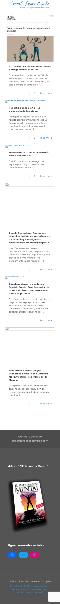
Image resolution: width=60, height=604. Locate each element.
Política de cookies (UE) (30, 592)
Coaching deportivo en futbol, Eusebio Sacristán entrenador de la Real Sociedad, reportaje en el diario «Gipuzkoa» (29, 288)
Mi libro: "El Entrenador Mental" (28, 466)
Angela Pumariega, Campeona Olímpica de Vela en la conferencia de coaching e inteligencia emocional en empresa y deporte (30, 238)
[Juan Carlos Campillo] (30, 5)
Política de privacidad (36, 586)
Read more (46, 93)
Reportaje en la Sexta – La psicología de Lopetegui (24, 109)
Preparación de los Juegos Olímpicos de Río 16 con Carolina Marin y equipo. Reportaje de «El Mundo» (28, 375)
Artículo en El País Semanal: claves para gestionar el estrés (30, 68)
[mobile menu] (55, 5)
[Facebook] (12, 555)
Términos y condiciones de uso (29, 589)
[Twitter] (23, 555)
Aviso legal (16, 586)
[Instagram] (35, 555)
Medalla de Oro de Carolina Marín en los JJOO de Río (29, 154)
